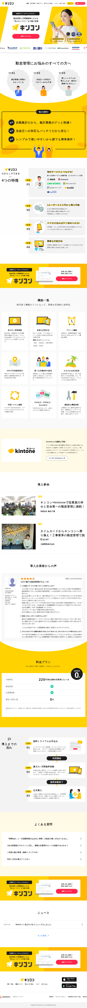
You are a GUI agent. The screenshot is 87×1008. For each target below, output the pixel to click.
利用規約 (51, 996)
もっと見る (42, 935)
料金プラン (40, 3)
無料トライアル (80, 3)
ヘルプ (56, 3)
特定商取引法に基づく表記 (74, 996)
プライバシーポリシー (60, 996)
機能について (19, 984)
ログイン (70, 3)
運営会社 (85, 996)
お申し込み (62, 3)
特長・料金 (10, 984)
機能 (28, 3)
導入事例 (32, 3)
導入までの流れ (48, 3)
